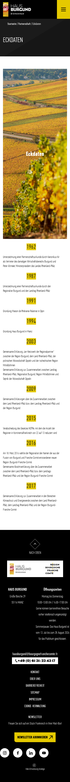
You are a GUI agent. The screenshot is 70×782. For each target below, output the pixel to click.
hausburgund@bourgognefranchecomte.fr (35, 654)
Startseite (11, 24)
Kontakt (35, 672)
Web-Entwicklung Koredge (35, 769)
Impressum (35, 699)
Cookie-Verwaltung (35, 706)
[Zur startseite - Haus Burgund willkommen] (17, 9)
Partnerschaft (24, 24)
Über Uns (35, 679)
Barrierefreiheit (35, 686)
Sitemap (35, 693)
